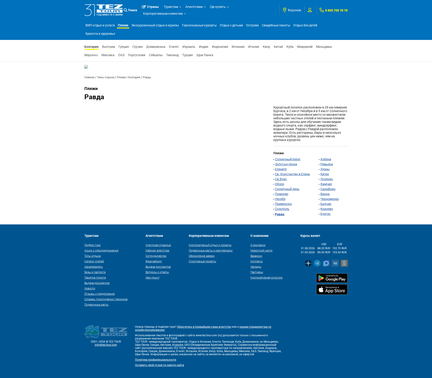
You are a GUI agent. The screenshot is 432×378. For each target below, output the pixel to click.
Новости (89, 288)
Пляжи (123, 25)
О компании (258, 245)
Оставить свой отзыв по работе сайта (159, 365)
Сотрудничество (156, 256)
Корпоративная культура (266, 277)
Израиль (188, 46)
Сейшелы (156, 55)
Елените (281, 169)
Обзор (279, 184)
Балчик (325, 204)
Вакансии (256, 256)
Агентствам (193, 7)
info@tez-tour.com (106, 344)
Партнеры (256, 272)
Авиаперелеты (93, 266)
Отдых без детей (305, 25)
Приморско (283, 204)
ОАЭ (121, 55)
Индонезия (220, 46)
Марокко (91, 55)
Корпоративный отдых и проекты (210, 245)
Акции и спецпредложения (101, 250)
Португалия (136, 55)
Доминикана (155, 46)
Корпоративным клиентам (163, 13)
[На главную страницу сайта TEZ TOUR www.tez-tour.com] (103, 10)
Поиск (132, 10)
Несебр (280, 199)
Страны (153, 7)
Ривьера (326, 164)
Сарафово (327, 189)
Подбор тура (92, 245)
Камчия (326, 184)
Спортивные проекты (202, 261)
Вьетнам (108, 46)
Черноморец (329, 199)
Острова (252, 25)
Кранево (326, 209)
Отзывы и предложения (99, 293)
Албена (325, 159)
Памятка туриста (95, 277)
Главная (89, 77)
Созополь (282, 209)
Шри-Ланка (204, 55)
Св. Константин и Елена (292, 174)
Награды (255, 266)
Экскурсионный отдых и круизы (155, 25)
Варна (325, 194)
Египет (174, 46)
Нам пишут (153, 277)
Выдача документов (97, 283)
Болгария (91, 46)
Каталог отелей (94, 261)
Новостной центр (261, 250)
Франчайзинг (154, 261)
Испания (238, 46)
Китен (324, 174)
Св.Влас (281, 179)
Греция (124, 46)
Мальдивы (324, 46)
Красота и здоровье (100, 33)
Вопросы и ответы (157, 272)
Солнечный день (287, 189)
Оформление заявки (202, 256)
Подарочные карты (96, 304)
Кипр (266, 46)
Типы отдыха (105, 77)
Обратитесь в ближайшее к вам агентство (204, 326)
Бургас (325, 214)
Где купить (218, 7)
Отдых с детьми (231, 25)
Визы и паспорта (95, 272)
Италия (253, 46)
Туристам (171, 7)
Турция (187, 55)
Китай (278, 46)
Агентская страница (158, 245)
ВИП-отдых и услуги (100, 25)
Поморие (281, 194)
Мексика (108, 55)
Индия (203, 46)
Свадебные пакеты (276, 25)
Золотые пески (286, 164)
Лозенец (326, 179)
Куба (290, 46)
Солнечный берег (288, 159)
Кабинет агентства (157, 250)
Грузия (138, 46)
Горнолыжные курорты (199, 25)
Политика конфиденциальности (155, 359)
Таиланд (172, 55)
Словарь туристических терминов (106, 299)
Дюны (325, 169)
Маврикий (305, 46)
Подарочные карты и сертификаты (211, 250)
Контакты (256, 261)
